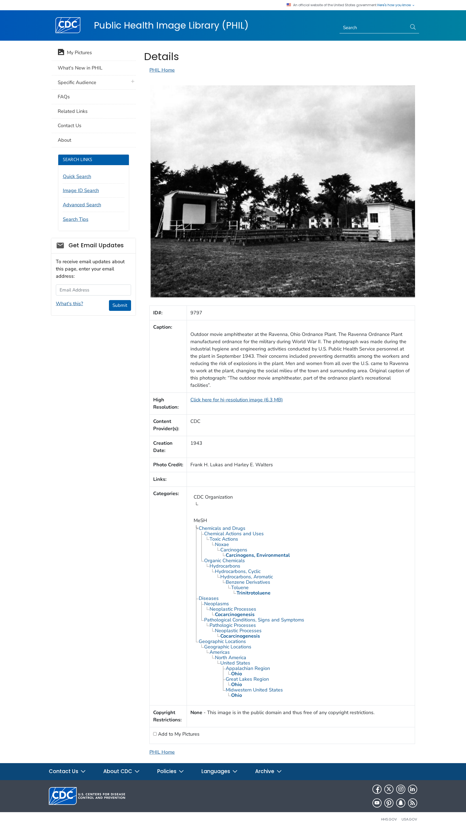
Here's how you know (394, 5)
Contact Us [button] (64, 771)
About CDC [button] (118, 771)
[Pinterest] (388, 803)
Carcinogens (233, 550)
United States (235, 663)
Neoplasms (216, 603)
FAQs (64, 96)
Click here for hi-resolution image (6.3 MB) (236, 400)
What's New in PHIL (80, 68)
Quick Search (77, 176)
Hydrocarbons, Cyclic (238, 571)
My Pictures (78, 52)
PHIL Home (162, 70)
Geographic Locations (222, 641)
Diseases (209, 598)
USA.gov (409, 819)
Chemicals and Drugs (222, 528)
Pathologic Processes (233, 625)
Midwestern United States (254, 690)
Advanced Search (82, 204)
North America (230, 657)
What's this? (69, 303)
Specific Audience (77, 82)
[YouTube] (377, 803)
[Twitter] (388, 789)
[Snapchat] (400, 803)
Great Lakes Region (247, 679)
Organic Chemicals (224, 560)
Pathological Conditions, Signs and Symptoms (254, 620)
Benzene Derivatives (248, 582)
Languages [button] (216, 771)
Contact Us (69, 125)
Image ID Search (81, 190)
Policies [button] (167, 771)
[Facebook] (377, 789)
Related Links (73, 111)
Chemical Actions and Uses (234, 533)
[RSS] (412, 803)
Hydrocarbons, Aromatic (246, 576)
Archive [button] (265, 771)
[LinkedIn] (412, 789)
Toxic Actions (224, 539)
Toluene (240, 587)
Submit (119, 305)
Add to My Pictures (178, 734)
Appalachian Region (248, 668)
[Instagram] (400, 789)
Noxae (222, 544)
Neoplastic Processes (233, 609)
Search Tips (75, 219)
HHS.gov (389, 819)
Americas (220, 652)
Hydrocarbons (225, 566)
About (64, 140)
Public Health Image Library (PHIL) (171, 25)
